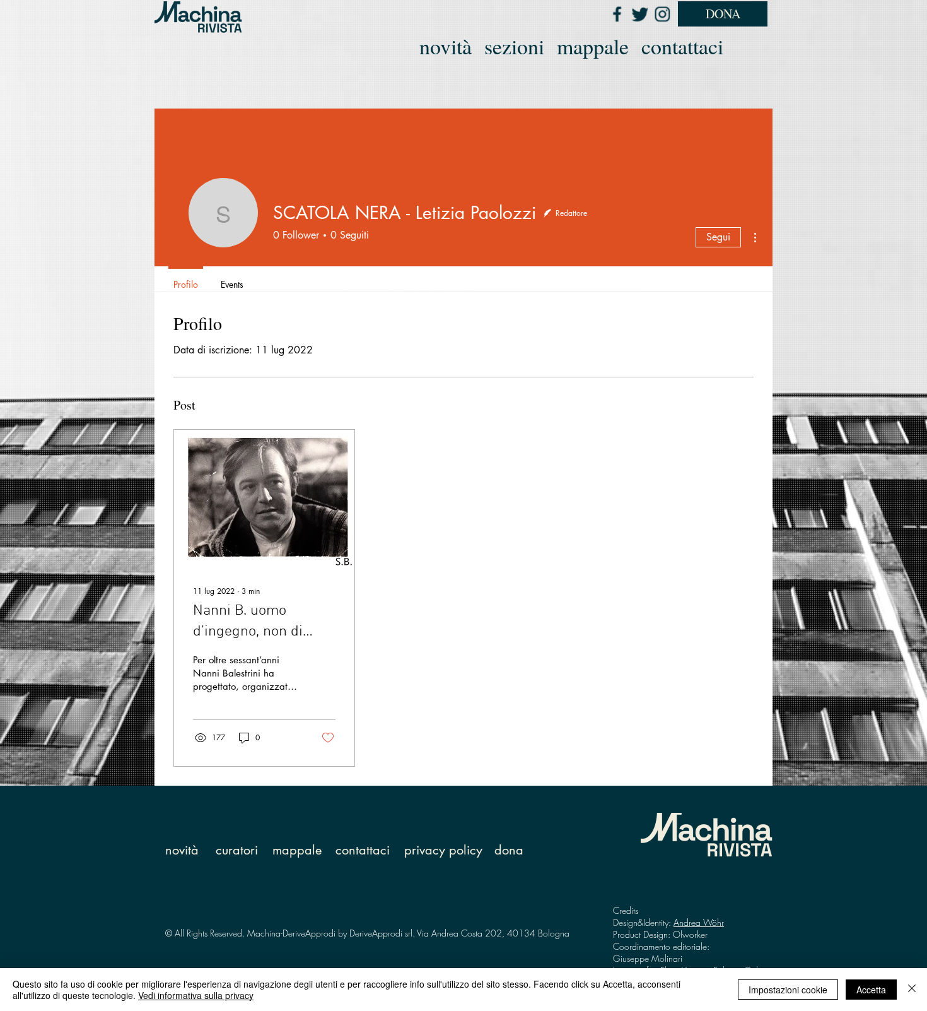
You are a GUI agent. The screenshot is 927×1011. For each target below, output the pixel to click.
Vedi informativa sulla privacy (196, 995)
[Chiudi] (911, 989)
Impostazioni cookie (788, 989)
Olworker (690, 934)
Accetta (871, 989)
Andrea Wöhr (698, 922)
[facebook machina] (617, 14)
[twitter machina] (639, 14)
